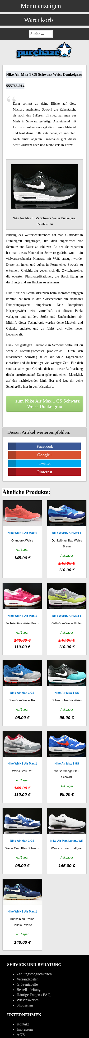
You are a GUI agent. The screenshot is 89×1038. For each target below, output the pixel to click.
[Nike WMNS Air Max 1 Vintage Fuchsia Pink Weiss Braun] (22, 619)
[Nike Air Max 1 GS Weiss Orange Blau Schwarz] (67, 767)
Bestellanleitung (29, 990)
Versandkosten (27, 979)
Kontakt (23, 1024)
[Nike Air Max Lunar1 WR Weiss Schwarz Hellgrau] (67, 840)
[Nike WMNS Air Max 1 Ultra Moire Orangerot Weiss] (22, 539)
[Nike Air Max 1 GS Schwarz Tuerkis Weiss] (67, 693)
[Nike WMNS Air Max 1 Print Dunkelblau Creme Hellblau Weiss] (22, 914)
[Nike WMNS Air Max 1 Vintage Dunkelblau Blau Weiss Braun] (67, 539)
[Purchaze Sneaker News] (44, 58)
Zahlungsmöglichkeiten (34, 974)
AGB (21, 1035)
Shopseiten (25, 1005)
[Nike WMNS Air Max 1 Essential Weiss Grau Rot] (22, 767)
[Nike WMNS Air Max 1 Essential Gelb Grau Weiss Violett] (67, 619)
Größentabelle (27, 984)
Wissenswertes (27, 1000)
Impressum (25, 1029)
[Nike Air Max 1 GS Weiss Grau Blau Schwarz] (22, 840)
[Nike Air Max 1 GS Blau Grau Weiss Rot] (22, 693)
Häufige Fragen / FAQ (34, 995)
